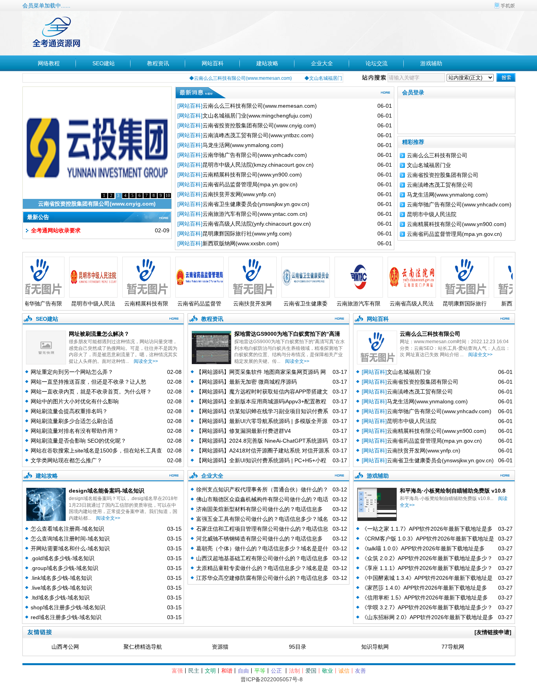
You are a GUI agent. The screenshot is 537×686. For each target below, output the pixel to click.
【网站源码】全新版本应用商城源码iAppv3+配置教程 (261, 401)
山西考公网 (65, 647)
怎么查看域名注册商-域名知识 (67, 529)
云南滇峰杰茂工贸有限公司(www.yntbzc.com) (258, 135)
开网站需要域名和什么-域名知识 (70, 548)
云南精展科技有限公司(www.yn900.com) (252, 174)
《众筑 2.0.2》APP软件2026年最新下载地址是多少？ (427, 558)
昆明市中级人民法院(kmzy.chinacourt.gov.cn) (258, 165)
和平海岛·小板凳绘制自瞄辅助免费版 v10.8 (453, 490)
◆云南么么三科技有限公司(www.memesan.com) (227, 78)
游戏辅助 (431, 63)
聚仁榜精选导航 (142, 647)
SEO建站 (103, 63)
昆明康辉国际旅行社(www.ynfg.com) (247, 233)
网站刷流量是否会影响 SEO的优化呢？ (78, 441)
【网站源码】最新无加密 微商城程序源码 (246, 382)
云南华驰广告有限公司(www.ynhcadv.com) (254, 155)
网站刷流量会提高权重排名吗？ (69, 411)
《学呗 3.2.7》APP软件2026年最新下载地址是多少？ (427, 607)
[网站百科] (189, 106)
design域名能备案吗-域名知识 (106, 490)
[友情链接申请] (492, 632)
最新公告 (38, 217)
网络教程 (49, 63)
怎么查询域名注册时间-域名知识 (70, 538)
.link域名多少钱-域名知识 (61, 578)
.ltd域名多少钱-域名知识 (60, 597)
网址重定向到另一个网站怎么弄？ (72, 372)
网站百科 (213, 63)
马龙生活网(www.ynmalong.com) (242, 145)
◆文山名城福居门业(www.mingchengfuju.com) (340, 78)
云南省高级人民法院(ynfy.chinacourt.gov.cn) (256, 224)
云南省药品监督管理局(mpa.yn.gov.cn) (250, 184)
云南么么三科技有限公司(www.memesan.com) (259, 106)
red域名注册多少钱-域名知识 (66, 617)
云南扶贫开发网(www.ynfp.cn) (239, 194)
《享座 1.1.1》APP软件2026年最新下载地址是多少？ (427, 568)
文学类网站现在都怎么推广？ (66, 460)
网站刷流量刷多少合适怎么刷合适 (72, 421)
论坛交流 (377, 63)
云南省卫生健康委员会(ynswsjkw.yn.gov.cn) (255, 204)
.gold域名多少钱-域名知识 (62, 558)
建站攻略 (267, 63)
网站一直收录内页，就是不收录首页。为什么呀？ (91, 391)
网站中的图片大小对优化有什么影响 (75, 401)
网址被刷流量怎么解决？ (99, 334)
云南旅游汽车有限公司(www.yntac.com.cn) (254, 214)
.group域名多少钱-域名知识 (64, 568)
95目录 (297, 647)
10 (168, 195)
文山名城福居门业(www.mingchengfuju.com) (257, 115)
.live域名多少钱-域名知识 (61, 588)
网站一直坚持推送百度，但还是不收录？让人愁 (88, 382)
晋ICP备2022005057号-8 (272, 679)
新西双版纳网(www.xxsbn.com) (240, 243)
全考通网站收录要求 (56, 230)
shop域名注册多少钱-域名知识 (68, 607)
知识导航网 (375, 647)
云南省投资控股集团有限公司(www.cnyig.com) (97, 203)
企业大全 (322, 63)
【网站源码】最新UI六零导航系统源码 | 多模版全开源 (261, 421)
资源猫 (220, 647)
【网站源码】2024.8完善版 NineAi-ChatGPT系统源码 (262, 441)
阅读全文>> (144, 361)
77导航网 (452, 647)
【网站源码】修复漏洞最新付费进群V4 (243, 431)
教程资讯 (158, 63)
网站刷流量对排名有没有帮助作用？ (75, 431)
